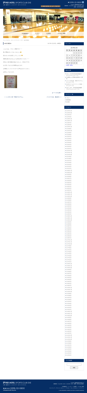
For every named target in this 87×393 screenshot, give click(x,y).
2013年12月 (69, 335)
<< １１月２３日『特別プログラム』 (14, 97)
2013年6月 (68, 347)
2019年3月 (68, 210)
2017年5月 (68, 253)
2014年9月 (68, 317)
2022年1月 (68, 148)
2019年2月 (68, 212)
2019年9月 (68, 198)
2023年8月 (68, 128)
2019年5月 (68, 206)
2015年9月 (68, 293)
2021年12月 (69, 150)
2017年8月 (68, 247)
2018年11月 (69, 218)
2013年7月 (68, 345)
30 (76, 63)
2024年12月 (69, 118)
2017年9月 (68, 246)
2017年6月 (68, 251)
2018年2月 (68, 236)
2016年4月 (68, 279)
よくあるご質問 (81, 386)
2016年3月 (68, 281)
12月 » (71, 65)
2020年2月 (68, 188)
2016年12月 (69, 263)
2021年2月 (68, 166)
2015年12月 (69, 287)
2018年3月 (68, 234)
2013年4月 (68, 351)
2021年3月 (68, 164)
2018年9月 (68, 222)
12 (67, 58)
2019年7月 (68, 202)
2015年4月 (68, 303)
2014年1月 (68, 333)
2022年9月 (68, 132)
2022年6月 (68, 138)
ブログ (67, 98)
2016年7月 (68, 273)
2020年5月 (68, 182)
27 (69, 63)
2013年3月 (68, 353)
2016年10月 (69, 267)
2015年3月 (68, 305)
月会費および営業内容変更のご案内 (74, 78)
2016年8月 (68, 271)
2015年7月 (68, 297)
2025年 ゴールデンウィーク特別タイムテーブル (74, 85)
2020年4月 (68, 184)
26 (67, 63)
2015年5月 (68, 301)
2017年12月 (69, 240)
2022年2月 (68, 146)
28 (71, 63)
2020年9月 (68, 174)
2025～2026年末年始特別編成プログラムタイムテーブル (74, 74)
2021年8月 (68, 158)
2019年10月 (69, 196)
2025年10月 (69, 112)
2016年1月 (68, 285)
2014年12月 (69, 311)
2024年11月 (69, 120)
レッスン (70, 386)
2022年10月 (69, 130)
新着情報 (68, 100)
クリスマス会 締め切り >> (54, 97)
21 (71, 60)
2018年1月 (68, 238)
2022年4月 (68, 142)
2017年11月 (69, 242)
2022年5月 (68, 140)
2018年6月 (68, 228)
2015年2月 (68, 307)
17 (78, 58)
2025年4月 (68, 116)
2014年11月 (69, 313)
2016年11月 (69, 265)
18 (81, 58)
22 (74, 60)
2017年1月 (68, 261)
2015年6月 (68, 299)
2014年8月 (68, 319)
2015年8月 (68, 295)
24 (78, 60)
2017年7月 (68, 250)
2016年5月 (68, 277)
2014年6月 (68, 323)
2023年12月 (69, 126)
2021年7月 (68, 160)
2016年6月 (68, 275)
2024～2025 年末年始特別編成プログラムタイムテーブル (74, 88)
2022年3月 (68, 144)
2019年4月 (68, 208)
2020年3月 (68, 186)
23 (76, 60)
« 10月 (67, 65)
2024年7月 (68, 122)
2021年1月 (68, 168)
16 (76, 58)
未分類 (67, 102)
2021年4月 (68, 162)
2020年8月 (68, 176)
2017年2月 (68, 259)
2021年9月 (68, 156)
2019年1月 (68, 214)
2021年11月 (69, 152)
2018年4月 (68, 232)
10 (78, 55)
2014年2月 (68, 331)
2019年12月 (69, 192)
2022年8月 (68, 134)
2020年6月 (68, 180)
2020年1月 (68, 190)
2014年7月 (68, 321)
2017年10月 (69, 244)
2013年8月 (68, 343)
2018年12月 (69, 216)
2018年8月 (68, 224)
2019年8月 (68, 200)
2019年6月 (68, 204)
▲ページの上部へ (56, 92)
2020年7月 (68, 178)
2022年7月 (68, 136)
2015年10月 (69, 291)
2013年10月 (69, 339)
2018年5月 (68, 230)
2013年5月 (68, 349)
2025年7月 (68, 114)
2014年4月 (68, 327)
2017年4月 (68, 255)
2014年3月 (68, 329)
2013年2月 (68, 355)
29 (74, 63)
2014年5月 (68, 325)
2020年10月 (69, 172)
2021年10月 (69, 154)
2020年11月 (69, 170)
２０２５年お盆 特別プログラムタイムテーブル (74, 81)
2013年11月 (69, 337)
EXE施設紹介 (64, 386)
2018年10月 (69, 220)
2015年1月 (68, 309)
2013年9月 (68, 341)
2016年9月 (68, 269)
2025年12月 (69, 110)
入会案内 (75, 386)
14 (71, 58)
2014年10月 (69, 315)
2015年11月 (69, 289)
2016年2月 (68, 283)
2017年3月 (68, 257)
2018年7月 (68, 226)
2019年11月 (69, 194)
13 (69, 58)
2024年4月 (68, 124)
